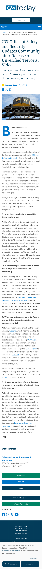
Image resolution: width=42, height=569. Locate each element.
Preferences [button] (33, 559)
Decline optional (11, 564)
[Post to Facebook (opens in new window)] (3, 90)
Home (4, 32)
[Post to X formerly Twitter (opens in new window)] (6, 90)
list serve (5, 378)
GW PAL (15, 355)
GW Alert (32, 340)
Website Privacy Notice (11, 551)
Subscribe (21, 20)
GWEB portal (31, 349)
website (12, 331)
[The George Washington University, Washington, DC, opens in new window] (21, 529)
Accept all (29, 564)
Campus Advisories (21, 538)
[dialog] (21, 555)
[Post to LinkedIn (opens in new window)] (10, 90)
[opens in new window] (4, 516)
